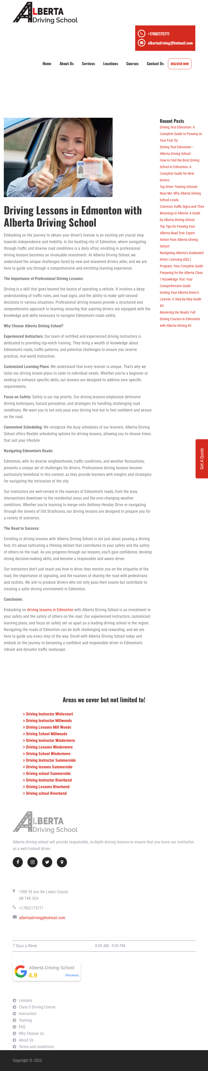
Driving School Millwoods (46, 733)
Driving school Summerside (48, 773)
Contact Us (155, 63)
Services (88, 63)
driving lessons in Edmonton (50, 609)
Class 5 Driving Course (37, 1007)
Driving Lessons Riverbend (47, 786)
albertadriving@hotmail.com (170, 43)
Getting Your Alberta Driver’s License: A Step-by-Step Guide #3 (180, 299)
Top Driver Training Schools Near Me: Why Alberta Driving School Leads (180, 193)
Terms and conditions (36, 1046)
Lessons (25, 1000)
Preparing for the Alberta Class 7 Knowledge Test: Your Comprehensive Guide (181, 279)
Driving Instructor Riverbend (48, 780)
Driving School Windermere (48, 753)
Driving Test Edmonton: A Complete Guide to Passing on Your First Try (181, 133)
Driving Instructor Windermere (50, 740)
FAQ (22, 1026)
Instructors (27, 1013)
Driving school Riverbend (46, 793)
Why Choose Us (31, 1033)
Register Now (180, 64)
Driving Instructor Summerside (50, 760)
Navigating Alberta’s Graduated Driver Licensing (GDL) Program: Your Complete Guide (181, 259)
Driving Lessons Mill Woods (48, 727)
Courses (132, 63)
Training (25, 1020)
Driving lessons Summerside (49, 767)
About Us (67, 63)
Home (47, 63)
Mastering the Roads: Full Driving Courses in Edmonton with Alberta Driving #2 (180, 319)
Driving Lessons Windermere (49, 747)
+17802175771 (158, 33)
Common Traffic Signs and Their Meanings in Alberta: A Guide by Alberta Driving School (182, 213)
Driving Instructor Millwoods (48, 720)
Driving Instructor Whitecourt (49, 714)
